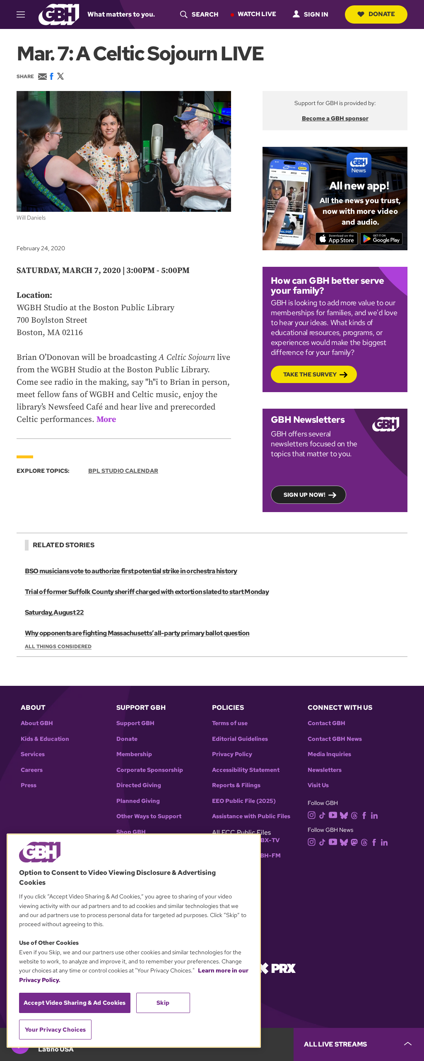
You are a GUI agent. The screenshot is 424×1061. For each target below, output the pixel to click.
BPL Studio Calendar (123, 470)
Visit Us (318, 785)
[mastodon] (354, 842)
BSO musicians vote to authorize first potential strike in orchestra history (131, 571)
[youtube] (333, 814)
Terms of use (230, 723)
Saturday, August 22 (54, 612)
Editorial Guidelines (240, 738)
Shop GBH (131, 832)
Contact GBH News (335, 738)
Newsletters (325, 770)
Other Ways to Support (148, 816)
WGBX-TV (264, 840)
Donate (382, 14)
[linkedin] (374, 814)
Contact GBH (326, 723)
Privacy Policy (232, 754)
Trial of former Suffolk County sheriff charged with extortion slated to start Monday (147, 591)
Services (33, 754)
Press (28, 785)
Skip (163, 1002)
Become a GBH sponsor (335, 118)
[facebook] (364, 814)
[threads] (354, 814)
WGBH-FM (265, 855)
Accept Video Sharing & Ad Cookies (75, 1002)
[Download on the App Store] (337, 238)
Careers (32, 770)
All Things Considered (58, 646)
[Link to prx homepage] (276, 967)
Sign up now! (304, 494)
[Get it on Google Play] (381, 238)
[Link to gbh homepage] (59, 14)
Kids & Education (45, 738)
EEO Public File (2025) (244, 801)
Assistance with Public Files (251, 816)
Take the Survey (310, 374)
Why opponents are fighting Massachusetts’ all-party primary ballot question (137, 633)
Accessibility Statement (245, 770)
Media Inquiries (329, 754)
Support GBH (135, 723)
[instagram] (312, 814)
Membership (134, 754)
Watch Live (257, 14)
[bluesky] (344, 814)
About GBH (37, 723)
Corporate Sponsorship (149, 770)
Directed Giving (138, 785)
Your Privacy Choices (55, 1029)
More (106, 419)
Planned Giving (138, 801)
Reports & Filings (236, 785)
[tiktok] (322, 814)
